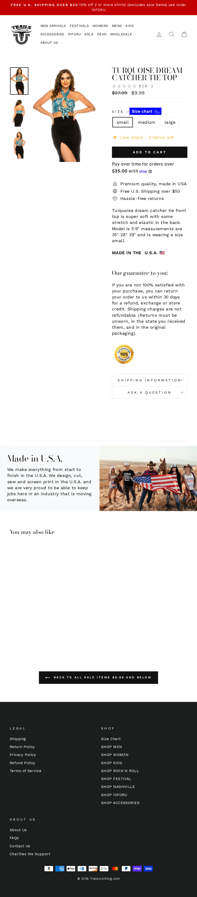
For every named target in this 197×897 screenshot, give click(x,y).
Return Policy (22, 747)
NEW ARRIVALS (53, 26)
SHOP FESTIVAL (116, 779)
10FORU (74, 34)
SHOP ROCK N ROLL (120, 771)
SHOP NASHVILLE (118, 787)
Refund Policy (22, 763)
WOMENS (100, 26)
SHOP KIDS (111, 763)
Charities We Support (30, 854)
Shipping (18, 739)
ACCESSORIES (52, 34)
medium (146, 122)
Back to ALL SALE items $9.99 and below (102, 677)
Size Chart (111, 739)
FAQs (14, 838)
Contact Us (20, 846)
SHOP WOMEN (115, 755)
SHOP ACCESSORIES (120, 803)
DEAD (102, 34)
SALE (88, 34)
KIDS (129, 26)
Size (133, 111)
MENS (117, 26)
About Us (18, 830)
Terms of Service (25, 771)
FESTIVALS (79, 26)
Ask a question (150, 392)
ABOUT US (49, 42)
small (123, 122)
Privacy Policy (23, 755)
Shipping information (149, 380)
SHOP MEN (111, 747)
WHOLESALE (121, 34)
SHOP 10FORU (114, 795)
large (170, 122)
